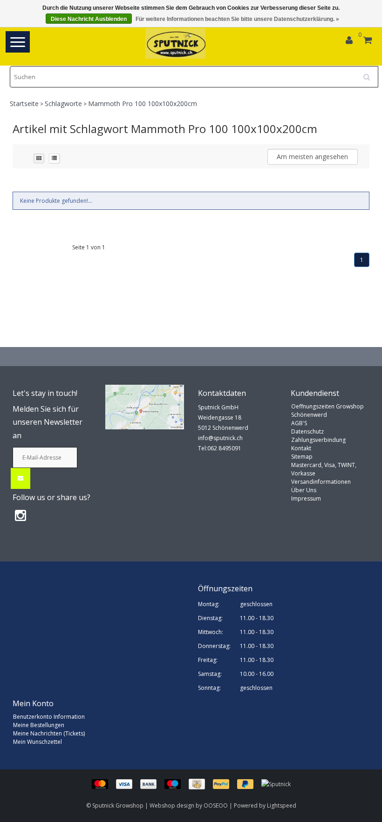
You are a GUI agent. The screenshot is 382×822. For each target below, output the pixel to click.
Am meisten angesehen (312, 156)
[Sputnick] (276, 784)
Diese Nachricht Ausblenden (89, 19)
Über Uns (303, 490)
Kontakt (301, 448)
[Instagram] (20, 515)
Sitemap (302, 457)
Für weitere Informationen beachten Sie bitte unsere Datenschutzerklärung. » (237, 19)
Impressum (306, 498)
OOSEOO (216, 805)
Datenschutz (307, 431)
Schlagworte (63, 103)
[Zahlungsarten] (176, 784)
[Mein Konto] (349, 41)
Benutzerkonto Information (49, 717)
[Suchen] (370, 73)
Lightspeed (281, 805)
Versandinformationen (321, 482)
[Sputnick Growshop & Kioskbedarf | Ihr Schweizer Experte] (176, 43)
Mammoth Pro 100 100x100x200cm (142, 103)
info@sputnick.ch (220, 438)
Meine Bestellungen (38, 725)
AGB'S (299, 423)
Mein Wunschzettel (37, 742)
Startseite (24, 103)
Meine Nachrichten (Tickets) (49, 733)
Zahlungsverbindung (318, 440)
